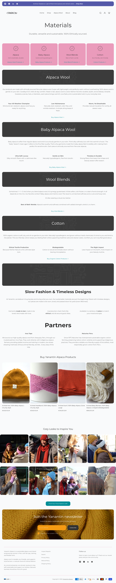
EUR (8, 579)
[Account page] (105, 13)
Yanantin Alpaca (68, 579)
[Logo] (12, 13)
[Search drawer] (100, 13)
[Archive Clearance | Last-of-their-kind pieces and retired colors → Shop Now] (58, 4)
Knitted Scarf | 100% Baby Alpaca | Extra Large (71, 407)
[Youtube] (9, 4)
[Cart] (109, 13)
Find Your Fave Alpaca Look (58, 503)
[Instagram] (5, 4)
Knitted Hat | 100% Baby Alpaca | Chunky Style (13, 407)
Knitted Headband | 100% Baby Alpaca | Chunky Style (43, 407)
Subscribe (73, 528)
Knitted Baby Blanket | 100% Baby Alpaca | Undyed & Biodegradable (97, 407)
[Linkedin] (13, 4)
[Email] (17, 4)
